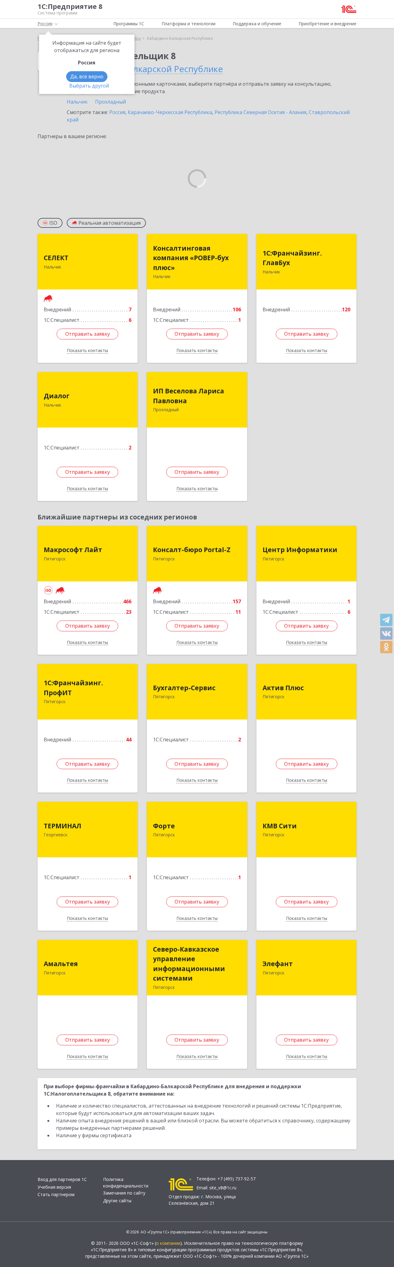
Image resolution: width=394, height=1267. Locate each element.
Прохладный (110, 101)
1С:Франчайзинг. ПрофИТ (73, 688)
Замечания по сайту (124, 1193)
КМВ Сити (280, 826)
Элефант (278, 963)
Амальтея (61, 963)
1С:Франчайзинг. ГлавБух (292, 258)
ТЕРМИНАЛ (62, 826)
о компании (168, 1243)
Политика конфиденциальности (125, 1182)
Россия (117, 112)
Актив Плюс (283, 687)
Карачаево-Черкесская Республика (170, 112)
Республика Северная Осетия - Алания (260, 112)
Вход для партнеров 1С (62, 1179)
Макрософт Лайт (73, 549)
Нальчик (77, 101)
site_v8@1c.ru (222, 1188)
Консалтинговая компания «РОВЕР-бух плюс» (191, 258)
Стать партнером (56, 1194)
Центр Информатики (300, 549)
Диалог (57, 396)
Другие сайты (117, 1200)
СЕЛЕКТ (56, 257)
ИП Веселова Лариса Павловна (188, 396)
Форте (164, 826)
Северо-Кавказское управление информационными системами (189, 964)
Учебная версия (54, 1187)
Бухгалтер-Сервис (184, 687)
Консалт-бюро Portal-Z (192, 549)
